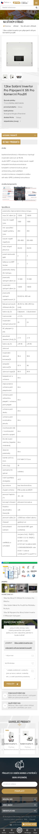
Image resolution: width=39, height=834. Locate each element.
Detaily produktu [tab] (11, 141)
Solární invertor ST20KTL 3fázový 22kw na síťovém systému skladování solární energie (27, 744)
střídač (16, 26)
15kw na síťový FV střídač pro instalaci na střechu (18, 600)
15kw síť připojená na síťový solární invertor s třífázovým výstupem (19, 614)
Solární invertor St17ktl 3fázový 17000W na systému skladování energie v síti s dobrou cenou (11, 744)
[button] (36, 742)
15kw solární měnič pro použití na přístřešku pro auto (19, 607)
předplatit (19, 791)
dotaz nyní (30, 824)
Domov (8, 26)
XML (25, 819)
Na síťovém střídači (28, 26)
